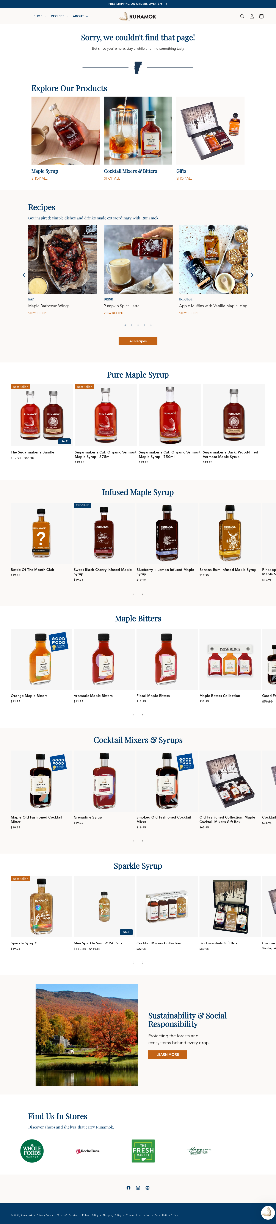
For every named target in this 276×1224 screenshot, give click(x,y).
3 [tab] (138, 325)
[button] (39, 16)
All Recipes (138, 341)
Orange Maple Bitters (29, 696)
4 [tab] (144, 325)
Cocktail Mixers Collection (158, 943)
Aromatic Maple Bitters (93, 696)
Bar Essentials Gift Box (218, 943)
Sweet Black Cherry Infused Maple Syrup (103, 571)
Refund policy (90, 1215)
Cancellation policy (166, 1215)
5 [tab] (151, 325)
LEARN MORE (168, 1054)
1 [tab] (125, 325)
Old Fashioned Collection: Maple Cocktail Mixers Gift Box (227, 819)
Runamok (27, 1215)
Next (251, 275)
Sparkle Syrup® (24, 943)
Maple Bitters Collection (219, 696)
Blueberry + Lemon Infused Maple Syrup (165, 571)
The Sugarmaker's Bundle (32, 452)
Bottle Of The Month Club (32, 569)
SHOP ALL (39, 178)
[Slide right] (142, 593)
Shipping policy (112, 1215)
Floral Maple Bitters (153, 696)
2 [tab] (131, 325)
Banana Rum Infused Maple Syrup (228, 569)
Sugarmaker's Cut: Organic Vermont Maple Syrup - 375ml (105, 454)
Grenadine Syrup (88, 817)
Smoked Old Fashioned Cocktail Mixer (163, 819)
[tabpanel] (65, 139)
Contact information (138, 1215)
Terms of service (67, 1215)
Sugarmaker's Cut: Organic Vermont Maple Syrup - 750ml (170, 454)
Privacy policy (45, 1215)
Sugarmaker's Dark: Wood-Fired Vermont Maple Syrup (230, 454)
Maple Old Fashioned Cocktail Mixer (36, 819)
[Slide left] (133, 593)
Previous (25, 275)
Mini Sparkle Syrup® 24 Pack (98, 943)
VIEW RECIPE (37, 313)
